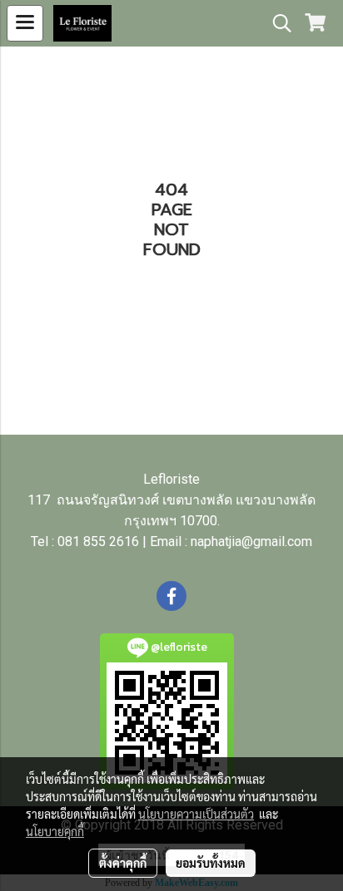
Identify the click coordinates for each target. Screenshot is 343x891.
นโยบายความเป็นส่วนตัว (196, 813)
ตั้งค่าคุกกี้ (123, 862)
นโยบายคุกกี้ (55, 831)
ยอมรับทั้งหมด (211, 862)
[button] (276, 23)
